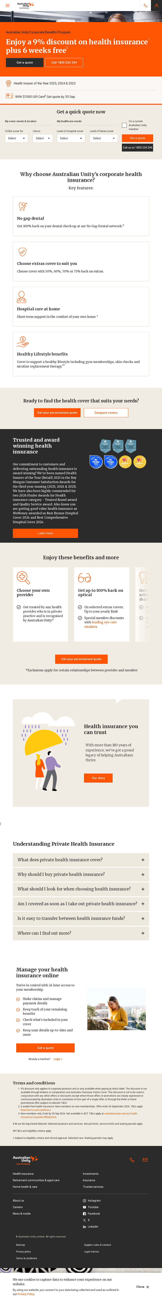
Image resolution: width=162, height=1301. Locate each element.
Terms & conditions (26, 1258)
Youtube (93, 1207)
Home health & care (25, 1186)
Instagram (94, 1200)
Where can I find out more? (44, 933)
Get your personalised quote (81, 659)
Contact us (146, 1160)
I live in (36, 131)
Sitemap (20, 1245)
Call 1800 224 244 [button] (64, 62)
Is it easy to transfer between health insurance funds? (71, 918)
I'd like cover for (14, 131)
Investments (91, 1173)
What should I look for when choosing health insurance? (74, 889)
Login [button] (156, 5)
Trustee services (93, 1186)
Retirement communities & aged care (36, 1180)
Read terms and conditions (36, 1110)
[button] (24, 62)
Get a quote (137, 138)
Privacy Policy (26, 1294)
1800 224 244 (133, 1160)
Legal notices (91, 1251)
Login (57, 1059)
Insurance (89, 1180)
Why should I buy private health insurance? (61, 874)
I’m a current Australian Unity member (138, 125)
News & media (22, 1213)
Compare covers (106, 412)
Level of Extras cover (101, 131)
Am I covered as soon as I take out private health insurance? (77, 903)
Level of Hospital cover (70, 131)
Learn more (45, 533)
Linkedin (93, 1226)
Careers (18, 1207)
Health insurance (23, 1173)
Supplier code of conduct (97, 1245)
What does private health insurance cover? (60, 859)
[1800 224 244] (145, 5)
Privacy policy (23, 1251)
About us (18, 1200)
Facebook (94, 1213)
